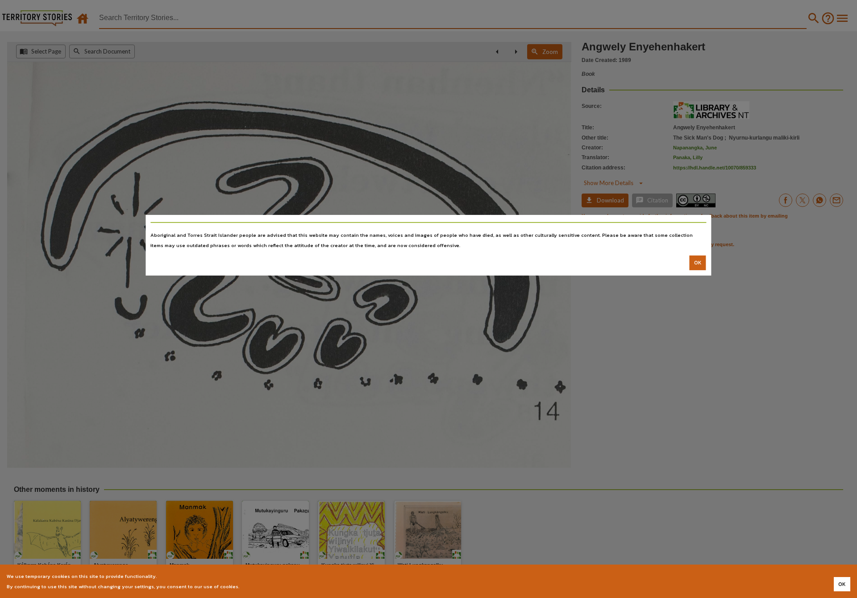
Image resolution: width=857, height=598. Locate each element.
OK (698, 263)
